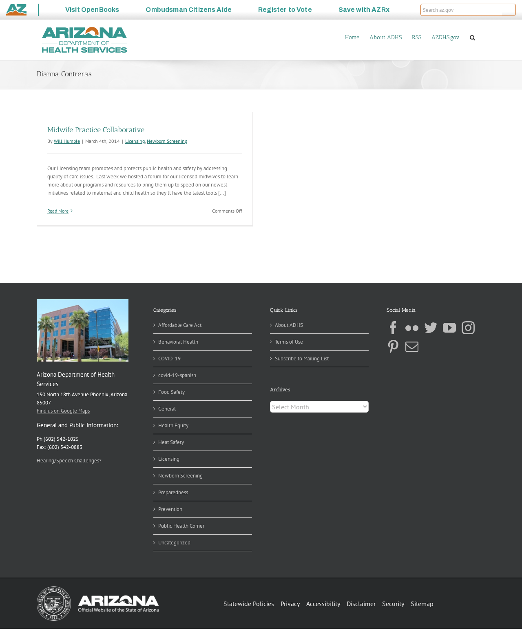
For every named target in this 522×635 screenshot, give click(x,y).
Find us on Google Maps (63, 410)
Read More (58, 211)
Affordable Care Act (179, 325)
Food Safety (171, 392)
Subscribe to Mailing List (302, 358)
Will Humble (67, 141)
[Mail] (411, 346)
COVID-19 (169, 358)
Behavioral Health (178, 341)
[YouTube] (449, 327)
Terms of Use (289, 341)
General (167, 408)
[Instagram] (468, 327)
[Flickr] (411, 327)
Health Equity (173, 425)
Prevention (170, 509)
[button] (509, 10)
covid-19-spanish (177, 375)
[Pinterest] (393, 346)
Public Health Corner (181, 525)
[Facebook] (393, 327)
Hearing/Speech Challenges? (69, 460)
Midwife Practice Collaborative (95, 129)
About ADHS (289, 325)
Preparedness (173, 492)
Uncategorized (174, 542)
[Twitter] (430, 327)
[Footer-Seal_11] (98, 589)
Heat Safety (171, 442)
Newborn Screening (167, 141)
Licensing (135, 141)
